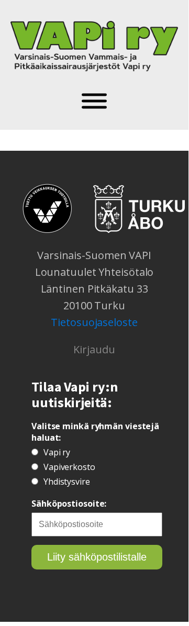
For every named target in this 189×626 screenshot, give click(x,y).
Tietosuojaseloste (94, 322)
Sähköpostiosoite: (68, 503)
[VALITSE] (94, 101)
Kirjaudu (94, 349)
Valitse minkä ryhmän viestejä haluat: (95, 431)
